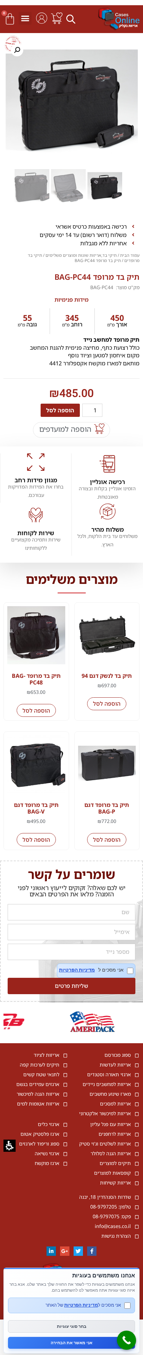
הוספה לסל (60, 410)
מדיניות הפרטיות (77, 969)
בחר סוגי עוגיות (71, 1326)
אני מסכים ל (96, 970)
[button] (71, 19)
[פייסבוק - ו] (91, 1251)
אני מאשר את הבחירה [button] (71, 1342)
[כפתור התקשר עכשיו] (126, 1340)
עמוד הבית (130, 255)
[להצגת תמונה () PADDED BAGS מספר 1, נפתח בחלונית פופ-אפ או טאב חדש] (71, 102)
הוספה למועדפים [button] (65, 429)
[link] (56, 18)
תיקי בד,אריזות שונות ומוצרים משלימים (81, 255)
